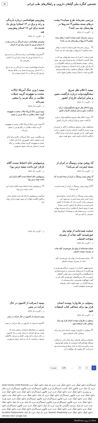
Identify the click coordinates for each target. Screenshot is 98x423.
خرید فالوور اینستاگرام (42, 388)
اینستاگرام (91, 385)
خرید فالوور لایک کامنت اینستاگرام (67, 388)
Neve (94, 421)
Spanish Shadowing (57, 412)
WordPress (79, 421)
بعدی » (53, 368)
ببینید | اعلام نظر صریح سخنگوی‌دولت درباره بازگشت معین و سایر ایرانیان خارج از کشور (73, 93)
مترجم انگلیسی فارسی (65, 405)
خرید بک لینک (50, 385)
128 (63, 368)
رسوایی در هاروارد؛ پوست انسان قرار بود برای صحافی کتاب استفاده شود (74, 306)
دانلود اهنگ (54, 395)
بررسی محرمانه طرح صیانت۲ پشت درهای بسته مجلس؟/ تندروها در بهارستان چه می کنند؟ (73, 23)
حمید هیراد (6, 398)
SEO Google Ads (18, 416)
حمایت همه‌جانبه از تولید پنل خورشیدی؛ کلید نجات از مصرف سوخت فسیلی (76, 234)
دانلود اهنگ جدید (78, 385)
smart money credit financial (15, 385)
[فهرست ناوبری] (4, 4)
